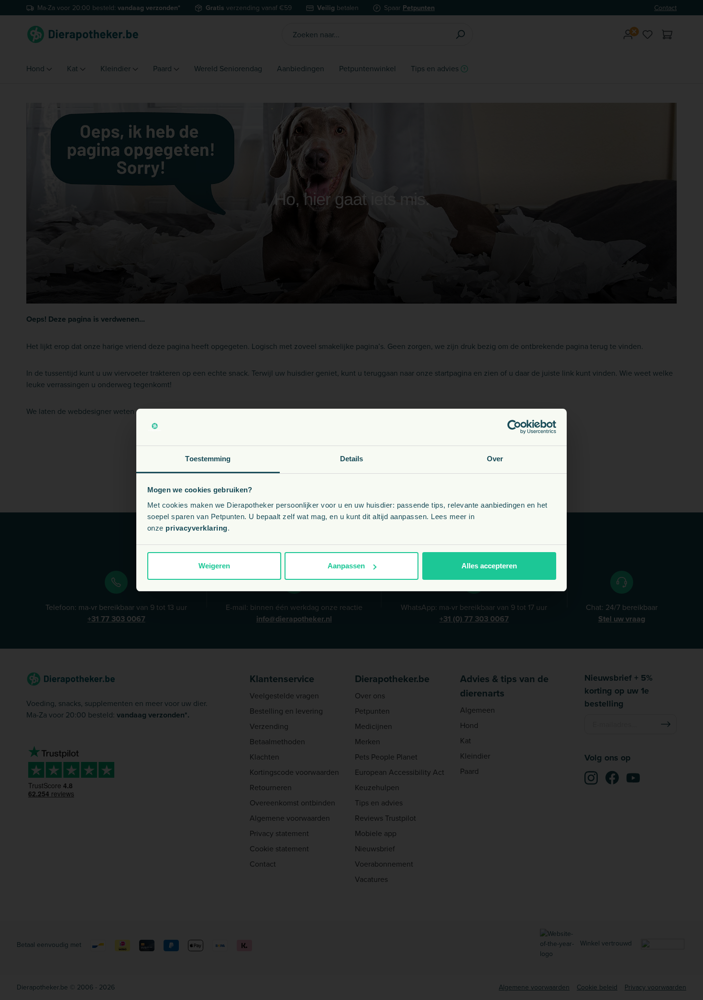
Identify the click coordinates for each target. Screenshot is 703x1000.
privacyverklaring (196, 528)
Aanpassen (346, 566)
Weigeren (214, 566)
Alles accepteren (489, 566)
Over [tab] (495, 459)
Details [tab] (351, 459)
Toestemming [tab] (208, 459)
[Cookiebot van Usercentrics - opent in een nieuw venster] (514, 427)
